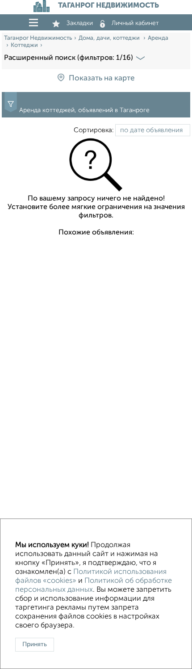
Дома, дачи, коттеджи (110, 38)
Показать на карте (101, 78)
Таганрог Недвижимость (38, 38)
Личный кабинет (135, 23)
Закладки (80, 23)
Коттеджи (24, 45)
